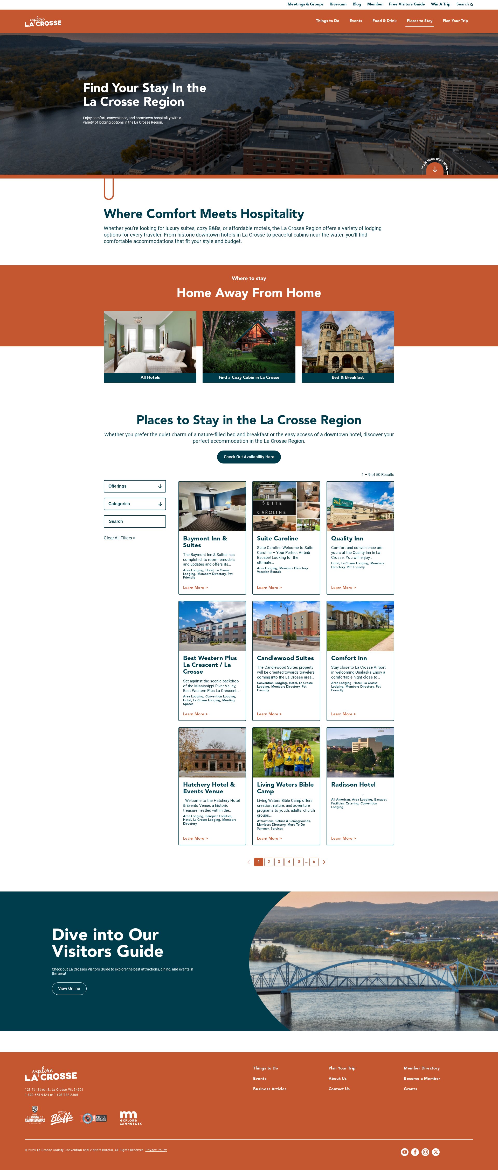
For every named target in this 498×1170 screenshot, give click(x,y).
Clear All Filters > (119, 538)
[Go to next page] (324, 862)
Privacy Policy (156, 1150)
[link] (249, 457)
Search (463, 4)
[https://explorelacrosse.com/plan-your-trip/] (434, 166)
